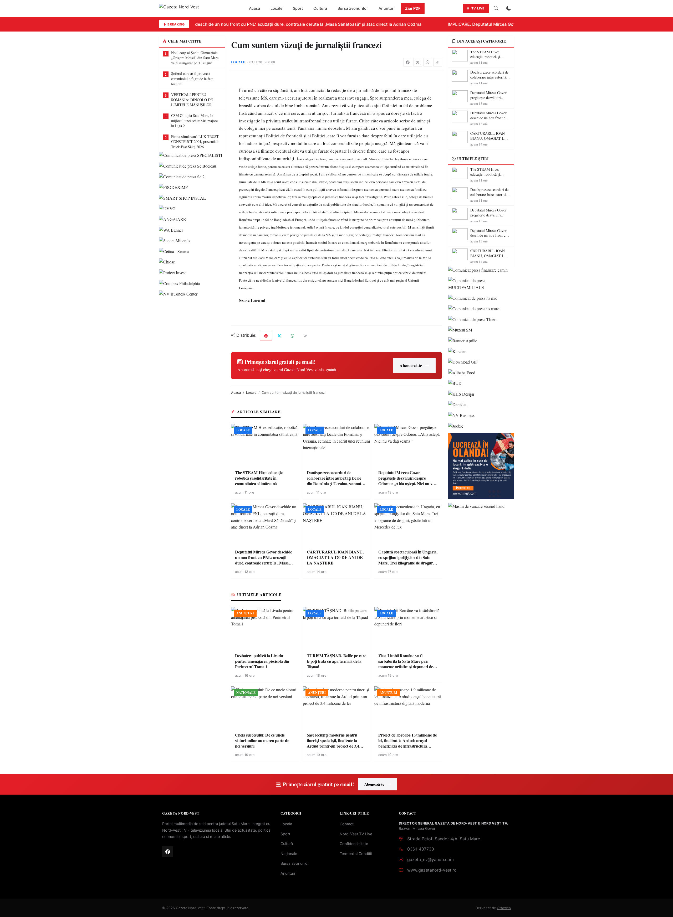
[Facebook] (408, 62)
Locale (276, 8)
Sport (298, 8)
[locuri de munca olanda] (481, 466)
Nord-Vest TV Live (356, 834)
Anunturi (387, 8)
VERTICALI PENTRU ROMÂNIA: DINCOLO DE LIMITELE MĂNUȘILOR (192, 99)
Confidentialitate (354, 843)
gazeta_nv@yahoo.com (430, 859)
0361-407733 (420, 849)
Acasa (236, 393)
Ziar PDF (412, 8)
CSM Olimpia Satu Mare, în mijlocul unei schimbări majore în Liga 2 (194, 120)
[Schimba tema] (508, 8)
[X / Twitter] (418, 62)
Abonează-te (411, 365)
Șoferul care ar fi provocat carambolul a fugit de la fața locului (192, 78)
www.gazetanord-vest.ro (432, 870)
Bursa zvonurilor (353, 8)
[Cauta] (496, 8)
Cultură (320, 8)
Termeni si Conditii (356, 853)
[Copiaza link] (438, 62)
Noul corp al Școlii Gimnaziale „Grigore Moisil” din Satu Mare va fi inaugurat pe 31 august (194, 57)
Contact (347, 824)
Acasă (254, 8)
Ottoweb (504, 908)
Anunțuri (288, 873)
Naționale (289, 853)
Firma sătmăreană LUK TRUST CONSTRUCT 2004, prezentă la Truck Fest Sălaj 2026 (195, 141)
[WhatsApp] (428, 62)
